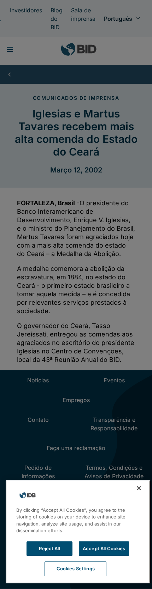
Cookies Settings (76, 568)
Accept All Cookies (104, 548)
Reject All (49, 548)
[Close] (139, 488)
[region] (78, 531)
